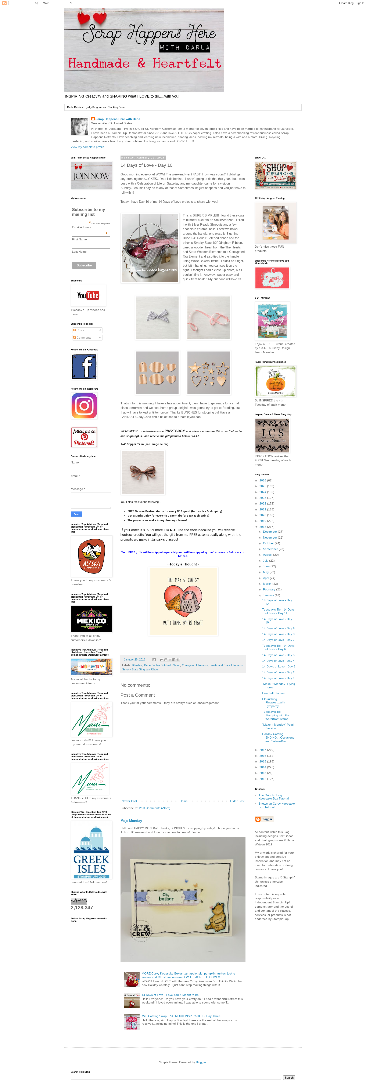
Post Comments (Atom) (154, 808)
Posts (80, 330)
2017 (263, 749)
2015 (263, 761)
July (266, 560)
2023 (263, 497)
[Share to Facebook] (174, 660)
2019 (263, 520)
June (266, 566)
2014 (263, 767)
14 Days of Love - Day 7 (278, 639)
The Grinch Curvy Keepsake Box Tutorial (274, 796)
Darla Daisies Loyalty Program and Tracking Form (96, 107)
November (270, 537)
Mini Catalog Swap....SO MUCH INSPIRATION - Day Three (181, 1016)
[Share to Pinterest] (178, 660)
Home (184, 801)
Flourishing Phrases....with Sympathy (273, 702)
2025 (263, 486)
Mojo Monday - (132, 821)
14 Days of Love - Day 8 (278, 634)
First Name (79, 239)
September (271, 549)
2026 (263, 480)
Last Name (79, 251)
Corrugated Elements (195, 665)
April (266, 578)
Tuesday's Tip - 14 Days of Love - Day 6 (278, 647)
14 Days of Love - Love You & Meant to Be (170, 995)
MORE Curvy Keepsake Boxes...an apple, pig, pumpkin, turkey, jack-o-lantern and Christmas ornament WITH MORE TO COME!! (189, 975)
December (270, 531)
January (269, 595)
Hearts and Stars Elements (226, 665)
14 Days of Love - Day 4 (278, 660)
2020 (263, 515)
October (269, 543)
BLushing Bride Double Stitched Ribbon (156, 665)
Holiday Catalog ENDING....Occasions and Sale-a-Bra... (278, 737)
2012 (263, 778)
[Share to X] (170, 660)
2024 (263, 492)
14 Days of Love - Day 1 (278, 678)
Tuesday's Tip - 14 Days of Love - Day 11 (278, 611)
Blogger (201, 1062)
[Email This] (162, 660)
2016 (263, 755)
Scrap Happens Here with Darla (118, 119)
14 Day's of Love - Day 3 (278, 666)
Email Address (90, 227)
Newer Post (129, 801)
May (266, 572)
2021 (263, 509)
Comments (83, 337)
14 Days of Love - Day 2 (278, 672)
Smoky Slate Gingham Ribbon (140, 669)
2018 (263, 526)
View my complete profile (87, 147)
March (267, 583)
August (268, 554)
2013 (263, 773)
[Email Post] (154, 659)
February (269, 589)
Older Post (237, 801)
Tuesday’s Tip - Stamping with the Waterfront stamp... (276, 715)
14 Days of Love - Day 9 (278, 628)
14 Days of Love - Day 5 (278, 655)
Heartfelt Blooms (273, 693)
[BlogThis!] (166, 660)
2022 (263, 503)
